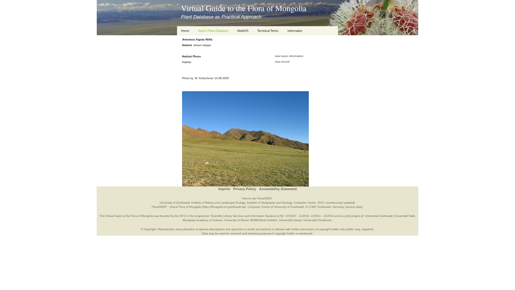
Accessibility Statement (278, 189)
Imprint (224, 189)
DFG (183, 216)
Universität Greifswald (379, 216)
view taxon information (289, 56)
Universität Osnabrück (317, 220)
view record (282, 61)
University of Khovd (236, 220)
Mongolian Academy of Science (202, 220)
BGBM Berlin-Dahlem (263, 220)
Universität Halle (404, 216)
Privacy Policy (244, 189)
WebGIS (242, 30)
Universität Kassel (290, 220)
